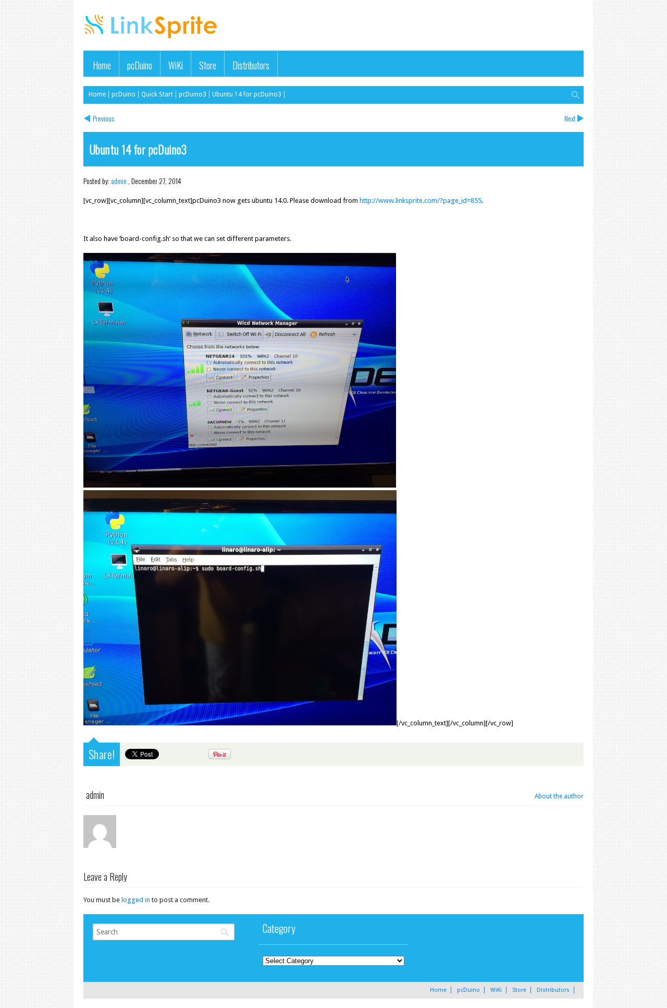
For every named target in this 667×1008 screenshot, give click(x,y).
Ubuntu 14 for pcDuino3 (246, 94)
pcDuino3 (192, 94)
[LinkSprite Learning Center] (152, 39)
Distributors (250, 64)
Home (102, 64)
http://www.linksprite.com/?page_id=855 (420, 200)
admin (119, 180)
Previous (103, 118)
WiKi (175, 64)
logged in (135, 900)
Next (570, 118)
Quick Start (157, 94)
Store (207, 64)
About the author (559, 796)
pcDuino (139, 64)
